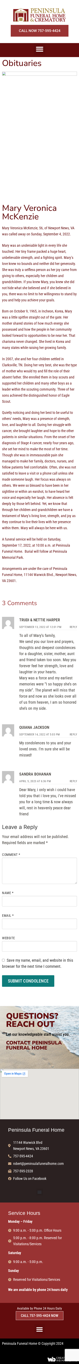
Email (8, 916)
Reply (73, 627)
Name (7, 893)
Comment (11, 855)
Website (8, 938)
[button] (40, 49)
